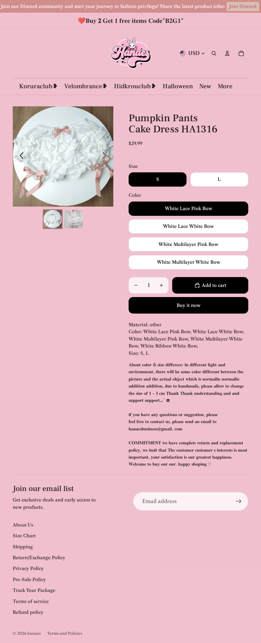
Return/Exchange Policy (39, 557)
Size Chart (24, 536)
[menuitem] (225, 86)
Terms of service (31, 601)
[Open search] (214, 53)
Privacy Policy (28, 568)
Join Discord (243, 6)
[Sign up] (238, 501)
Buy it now (189, 305)
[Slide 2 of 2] (73, 219)
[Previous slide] (20, 156)
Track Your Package (34, 590)
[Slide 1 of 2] (53, 219)
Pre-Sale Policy (29, 579)
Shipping (23, 547)
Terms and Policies (64, 633)
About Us (23, 525)
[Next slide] (106, 156)
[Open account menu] (227, 53)
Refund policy (28, 612)
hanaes (34, 633)
